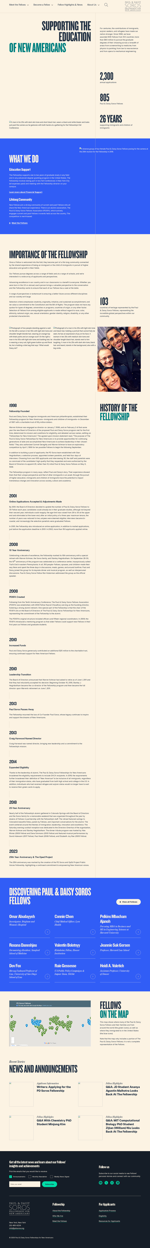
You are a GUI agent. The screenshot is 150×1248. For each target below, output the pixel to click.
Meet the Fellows (17, 4)
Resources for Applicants (109, 1221)
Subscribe (49, 1184)
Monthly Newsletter (39, 1177)
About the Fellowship (61, 1211)
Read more (40, 1094)
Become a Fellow (41, 4)
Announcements (19, 1177)
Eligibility (103, 1216)
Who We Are (57, 1216)
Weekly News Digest (61, 1177)
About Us (91, 4)
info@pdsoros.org (16, 1228)
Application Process (107, 1211)
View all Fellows (129, 902)
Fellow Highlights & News (70, 4)
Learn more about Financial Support (25, 192)
